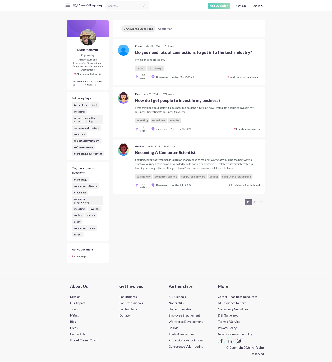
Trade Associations (181, 334)
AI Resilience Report (232, 303)
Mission (75, 297)
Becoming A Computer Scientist (165, 152)
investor (94, 208)
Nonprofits (176, 303)
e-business (80, 192)
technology (80, 105)
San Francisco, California (244, 76)
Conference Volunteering (186, 346)
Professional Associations (186, 340)
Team (73, 309)
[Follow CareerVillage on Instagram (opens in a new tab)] (238, 340)
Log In (256, 6)
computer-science (84, 228)
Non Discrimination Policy (235, 334)
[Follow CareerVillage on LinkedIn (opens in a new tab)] (230, 340)
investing (79, 111)
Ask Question (219, 5)
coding (78, 215)
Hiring (74, 315)
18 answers (162, 76)
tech (94, 105)
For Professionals (131, 303)
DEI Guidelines (228, 315)
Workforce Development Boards (186, 325)
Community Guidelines (233, 309)
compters (79, 134)
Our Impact (77, 303)
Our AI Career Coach (84, 340)
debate (91, 215)
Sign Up (241, 6)
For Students (128, 297)
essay (77, 221)
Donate (124, 315)
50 (261, 202)
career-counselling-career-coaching (85, 120)
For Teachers (128, 309)
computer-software (85, 186)
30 (254, 202)
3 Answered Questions (138, 28)
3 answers (161, 128)
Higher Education (180, 309)
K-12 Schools (177, 297)
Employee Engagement (184, 315)
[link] (189, 62)
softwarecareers (83, 147)
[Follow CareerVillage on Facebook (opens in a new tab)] (221, 340)
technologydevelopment (88, 153)
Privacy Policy (227, 328)
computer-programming (81, 200)
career (77, 234)
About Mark (165, 28)
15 (248, 202)
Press (74, 328)
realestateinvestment (86, 140)
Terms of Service (229, 321)
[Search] (144, 6)
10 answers (162, 185)
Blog (73, 321)
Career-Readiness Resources (237, 297)
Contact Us (77, 334)
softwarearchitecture (86, 127)
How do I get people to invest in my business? (177, 100)
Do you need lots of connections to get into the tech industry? (193, 52)
